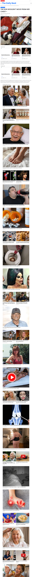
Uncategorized (5, 5)
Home (2, 5)
